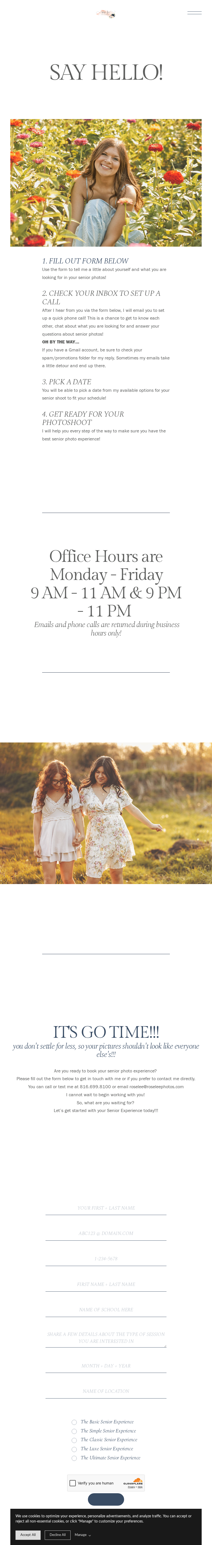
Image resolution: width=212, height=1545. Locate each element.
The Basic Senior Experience (107, 1422)
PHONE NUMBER (106, 1254)
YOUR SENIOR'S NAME (106, 1279)
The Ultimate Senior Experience (110, 1458)
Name (106, 1203)
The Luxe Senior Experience (107, 1449)
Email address (106, 1228)
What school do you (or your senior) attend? (106, 1305)
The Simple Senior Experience (108, 1431)
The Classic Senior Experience (109, 1440)
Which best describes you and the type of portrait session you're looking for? (106, 1414)
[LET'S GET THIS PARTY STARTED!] (106, 1499)
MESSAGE (106, 1330)
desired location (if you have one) (106, 1386)
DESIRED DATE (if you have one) (106, 1361)
